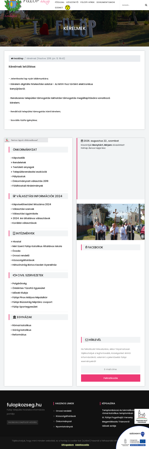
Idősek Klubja (20, 292)
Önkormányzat (63, 421)
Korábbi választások (24, 223)
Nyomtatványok (64, 426)
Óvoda (16, 251)
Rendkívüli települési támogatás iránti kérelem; (36, 111)
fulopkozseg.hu (24, 404)
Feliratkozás (111, 378)
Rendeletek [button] (19, 162)
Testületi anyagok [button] (23, 167)
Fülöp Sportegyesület (25, 306)
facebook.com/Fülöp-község (22, 422)
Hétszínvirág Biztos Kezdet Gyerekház (34, 265)
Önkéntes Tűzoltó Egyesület (28, 288)
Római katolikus (21, 325)
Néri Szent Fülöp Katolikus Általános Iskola (37, 246)
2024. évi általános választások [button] (31, 218)
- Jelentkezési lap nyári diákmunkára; (29, 78)
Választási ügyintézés (25, 213)
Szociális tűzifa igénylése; (24, 120)
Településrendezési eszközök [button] (29, 171)
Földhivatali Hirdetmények (27, 185)
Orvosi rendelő (20, 255)
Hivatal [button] (16, 241)
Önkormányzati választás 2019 (30, 181)
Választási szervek (23, 209)
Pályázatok (18, 176)
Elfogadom (68, 444)
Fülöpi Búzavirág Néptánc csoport (32, 302)
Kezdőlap (18, 58)
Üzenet (59, 7)
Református (19, 334)
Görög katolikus (21, 330)
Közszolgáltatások (23, 260)
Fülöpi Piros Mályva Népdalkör (29, 297)
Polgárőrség (19, 283)
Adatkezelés (82, 444)
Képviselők (18, 158)
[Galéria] (111, 221)
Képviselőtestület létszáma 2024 (31, 204)
